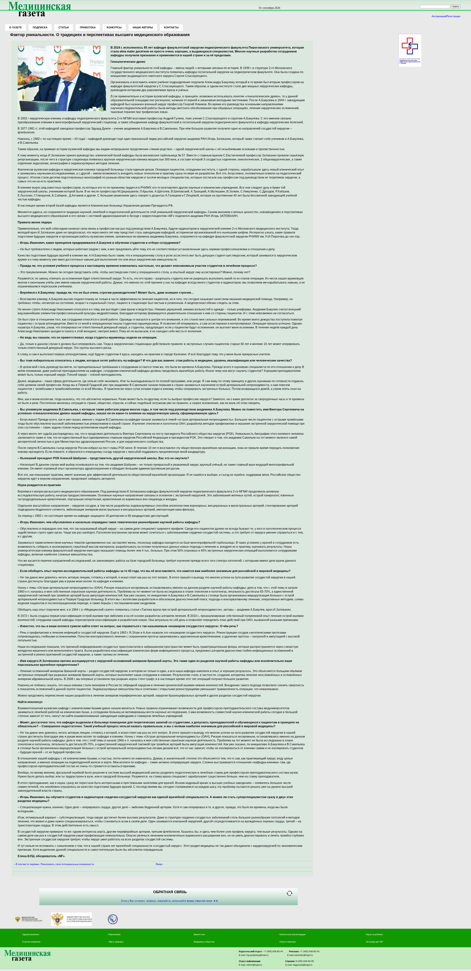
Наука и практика (287, 942)
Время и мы (199, 934)
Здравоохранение (30, 934)
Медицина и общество (204, 942)
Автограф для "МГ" (375, 942)
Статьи (64, 27)
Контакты (171, 27)
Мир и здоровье (116, 942)
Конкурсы (114, 27)
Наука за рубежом (374, 934)
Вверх (159, 864)
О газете (15, 27)
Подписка (40, 27)
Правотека (88, 27)
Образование (114, 934)
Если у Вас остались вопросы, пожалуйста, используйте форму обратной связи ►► (169, 900)
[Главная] (38, 16)
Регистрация (453, 16)
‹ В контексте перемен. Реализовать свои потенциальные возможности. (54, 864)
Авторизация (439, 16)
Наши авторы (143, 27)
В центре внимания (31, 942)
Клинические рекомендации (292, 934)
